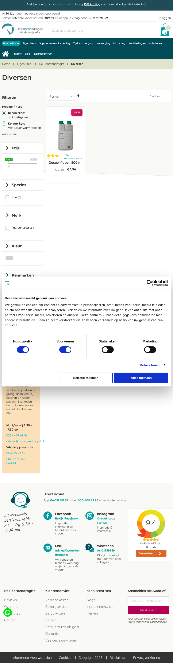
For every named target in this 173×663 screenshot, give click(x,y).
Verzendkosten (57, 600)
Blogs (90, 600)
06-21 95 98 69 (98, 18)
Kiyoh (151, 547)
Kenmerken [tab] (23, 275)
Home (6, 64)
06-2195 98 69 (15, 453)
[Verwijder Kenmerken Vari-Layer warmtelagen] (4, 123)
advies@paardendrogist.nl (20, 441)
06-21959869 (59, 500)
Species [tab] (19, 184)
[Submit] (83, 28)
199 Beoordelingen (73, 157)
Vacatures (12, 613)
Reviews (10, 600)
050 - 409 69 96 (17, 435)
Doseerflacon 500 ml (65, 162)
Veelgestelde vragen (61, 640)
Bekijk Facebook (66, 518)
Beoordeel (146, 553)
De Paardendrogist (52, 64)
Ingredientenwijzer (100, 606)
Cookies (65, 657)
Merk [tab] (17, 215)
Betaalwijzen (55, 613)
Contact (10, 620)
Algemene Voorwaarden (32, 657)
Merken (92, 613)
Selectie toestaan (85, 378)
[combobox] (68, 30)
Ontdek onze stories (106, 521)
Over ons (11, 606)
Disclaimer (117, 657)
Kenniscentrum (43, 53)
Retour (50, 620)
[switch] (65, 350)
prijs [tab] (16, 147)
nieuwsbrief (63, 4)
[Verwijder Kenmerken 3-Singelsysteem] (4, 113)
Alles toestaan (141, 378)
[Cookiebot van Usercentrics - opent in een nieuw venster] (149, 283)
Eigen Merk (25, 64)
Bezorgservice (56, 606)
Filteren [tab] (9, 97)
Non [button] (16, 197)
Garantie (52, 633)
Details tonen (149, 365)
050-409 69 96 (48, 18)
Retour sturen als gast (62, 627)
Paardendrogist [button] (23, 228)
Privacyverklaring (146, 657)
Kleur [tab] (17, 245)
